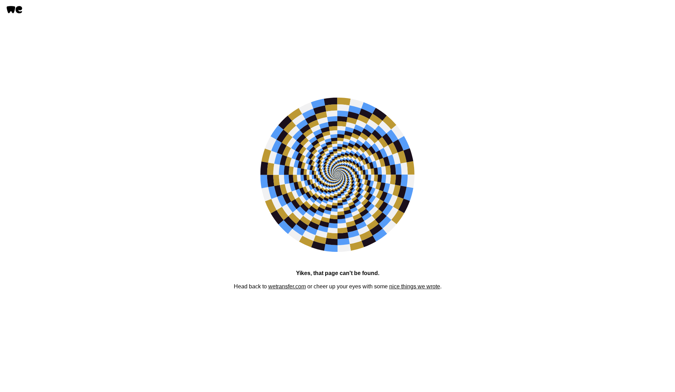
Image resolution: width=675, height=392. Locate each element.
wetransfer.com (287, 286)
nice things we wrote (414, 286)
